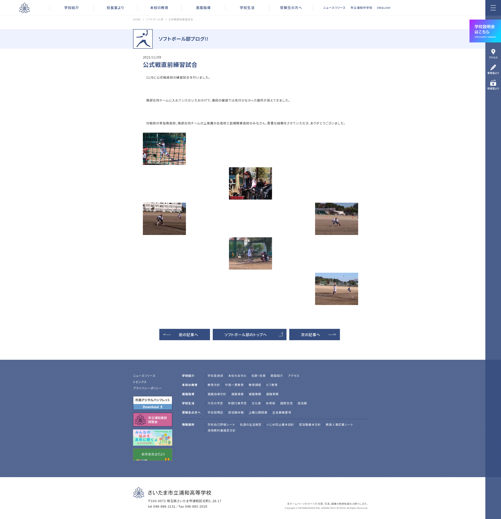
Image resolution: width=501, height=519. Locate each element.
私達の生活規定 (251, 424)
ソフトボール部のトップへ (245, 334)
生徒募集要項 (281, 412)
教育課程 (255, 385)
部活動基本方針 (310, 424)
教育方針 (214, 385)
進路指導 (203, 7)
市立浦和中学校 (361, 7)
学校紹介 (71, 7)
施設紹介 (277, 375)
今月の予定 (215, 403)
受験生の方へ (291, 7)
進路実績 (272, 394)
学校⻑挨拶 (215, 375)
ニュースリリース (334, 7)
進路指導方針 (217, 394)
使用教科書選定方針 (222, 430)
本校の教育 (159, 7)
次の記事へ (310, 334)
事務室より (493, 73)
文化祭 (256, 403)
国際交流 (286, 403)
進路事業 (237, 394)
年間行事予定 (237, 403)
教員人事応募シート (339, 424)
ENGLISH (383, 7)
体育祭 (270, 403)
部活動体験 (236, 412)
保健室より (493, 88)
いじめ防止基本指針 (280, 424)
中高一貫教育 (234, 385)
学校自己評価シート (221, 424)
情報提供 (188, 424)
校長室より (115, 7)
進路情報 (255, 394)
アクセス (493, 57)
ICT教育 (272, 385)
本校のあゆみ (237, 375)
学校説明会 (215, 412)
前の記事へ (188, 334)
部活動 (302, 403)
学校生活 (247, 7)
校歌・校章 (258, 375)
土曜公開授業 (258, 412)
